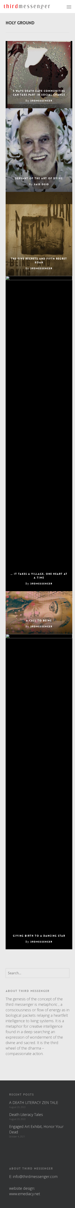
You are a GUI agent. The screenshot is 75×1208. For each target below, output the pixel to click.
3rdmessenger (41, 100)
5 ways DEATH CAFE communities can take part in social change (39, 92)
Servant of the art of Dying (39, 178)
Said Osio (41, 184)
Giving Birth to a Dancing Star (39, 936)
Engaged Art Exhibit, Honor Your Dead (36, 1129)
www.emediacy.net (24, 1193)
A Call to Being (39, 620)
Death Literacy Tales (26, 1114)
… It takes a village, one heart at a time (39, 575)
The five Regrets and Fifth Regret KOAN (39, 260)
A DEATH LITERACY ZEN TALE (33, 1102)
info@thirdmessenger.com (35, 1176)
